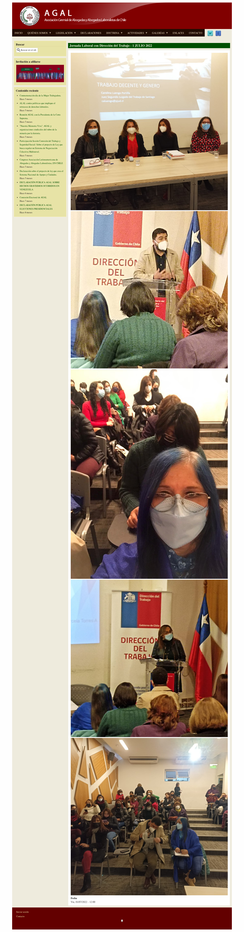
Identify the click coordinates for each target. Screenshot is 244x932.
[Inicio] (72, 26)
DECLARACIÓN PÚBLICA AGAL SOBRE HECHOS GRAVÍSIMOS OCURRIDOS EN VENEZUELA (40, 186)
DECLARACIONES (91, 33)
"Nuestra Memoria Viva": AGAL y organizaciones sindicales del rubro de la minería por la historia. (38, 129)
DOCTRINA (111, 34)
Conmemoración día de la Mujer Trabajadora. (40, 95)
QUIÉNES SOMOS (36, 34)
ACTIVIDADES (134, 34)
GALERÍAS (157, 34)
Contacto (20, 916)
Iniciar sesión (22, 911)
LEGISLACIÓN (63, 34)
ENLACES (178, 33)
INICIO (19, 33)
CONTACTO (195, 33)
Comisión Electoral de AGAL (33, 197)
